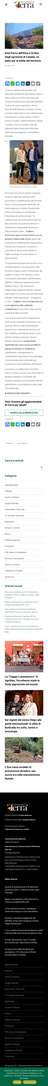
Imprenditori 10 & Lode (15, 509)
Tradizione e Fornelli (13, 571)
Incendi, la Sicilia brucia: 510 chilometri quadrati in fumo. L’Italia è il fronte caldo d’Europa (22, 595)
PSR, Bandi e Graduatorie (15, 552)
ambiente (10, 443)
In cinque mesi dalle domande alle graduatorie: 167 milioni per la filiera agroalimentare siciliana (20, 952)
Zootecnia (9, 577)
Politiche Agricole (12, 540)
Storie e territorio (12, 564)
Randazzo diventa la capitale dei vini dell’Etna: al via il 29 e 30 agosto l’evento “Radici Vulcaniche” (22, 619)
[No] (45, 1076)
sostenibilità (23, 443)
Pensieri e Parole (12, 528)
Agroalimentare (11, 485)
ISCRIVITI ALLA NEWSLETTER (24, 413)
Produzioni (9, 546)
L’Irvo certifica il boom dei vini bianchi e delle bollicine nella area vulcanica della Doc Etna (24, 629)
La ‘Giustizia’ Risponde (14, 515)
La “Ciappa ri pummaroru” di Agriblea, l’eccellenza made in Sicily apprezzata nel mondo (22, 680)
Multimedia (9, 522)
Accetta (17, 1082)
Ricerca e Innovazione (14, 558)
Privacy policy (29, 1082)
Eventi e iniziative (12, 497)
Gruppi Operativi (12, 503)
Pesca (7, 534)
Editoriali (8, 491)
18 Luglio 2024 (10, 65)
